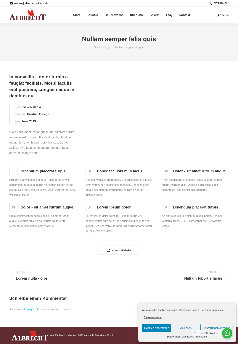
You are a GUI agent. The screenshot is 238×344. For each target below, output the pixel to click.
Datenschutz (173, 336)
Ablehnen (186, 327)
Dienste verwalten (153, 317)
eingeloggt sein (31, 309)
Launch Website (120, 250)
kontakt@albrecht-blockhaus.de (31, 3)
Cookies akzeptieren (156, 327)
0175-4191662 (221, 3)
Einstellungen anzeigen (216, 327)
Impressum (201, 336)
